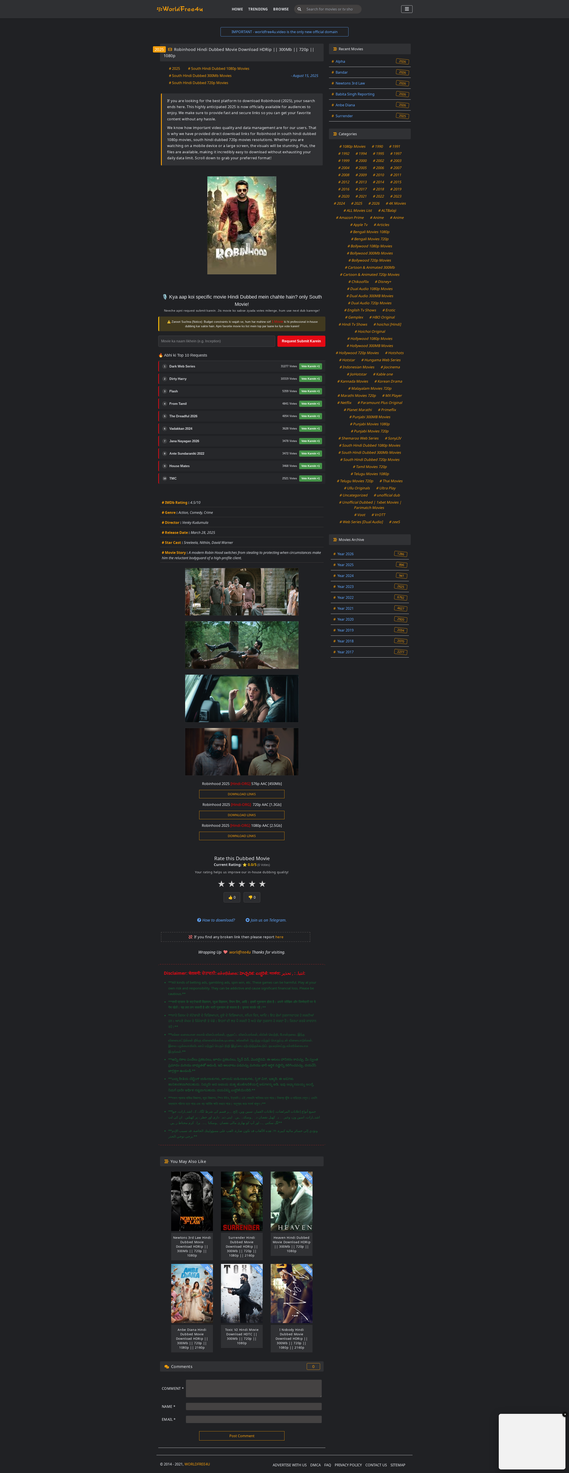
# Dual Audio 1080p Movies (370, 288)
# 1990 (377, 146)
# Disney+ (383, 281)
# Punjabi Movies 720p (370, 431)
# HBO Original (382, 317)
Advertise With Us (290, 1465)
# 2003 (396, 160)
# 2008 (344, 174)
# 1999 (344, 160)
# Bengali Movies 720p (370, 238)
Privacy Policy (348, 1465)
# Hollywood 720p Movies (357, 352)
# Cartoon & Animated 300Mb (369, 267)
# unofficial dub (387, 495)
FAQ (327, 1465)
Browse (281, 9)
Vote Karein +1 (310, 366)
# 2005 (361, 167)
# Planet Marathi (357, 409)
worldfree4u (240, 952)
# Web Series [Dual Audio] (361, 521)
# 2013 (361, 182)
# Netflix (344, 402)
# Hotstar (347, 359)
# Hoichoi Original (370, 331)
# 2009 (361, 174)
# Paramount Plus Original (380, 402)
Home (237, 9)
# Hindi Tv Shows (353, 324)
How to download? (218, 920)
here (279, 936)
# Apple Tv (359, 224)
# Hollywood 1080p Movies (370, 338)
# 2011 (396, 174)
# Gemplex (354, 317)
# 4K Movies (396, 203)
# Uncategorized (353, 495)
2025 (159, 49)
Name (168, 1406)
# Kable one (383, 374)
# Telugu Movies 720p (355, 480)
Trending (258, 9)
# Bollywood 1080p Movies (370, 246)
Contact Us (376, 1465)
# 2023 (396, 196)
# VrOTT (378, 514)
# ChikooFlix (358, 281)
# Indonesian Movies (357, 367)
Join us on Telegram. (268, 920)
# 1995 (379, 153)
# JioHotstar (356, 374)
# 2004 (344, 167)
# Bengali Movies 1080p (370, 231)
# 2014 (379, 182)
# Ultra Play (386, 488)
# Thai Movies (391, 480)
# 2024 (339, 203)
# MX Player (392, 395)
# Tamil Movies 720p (369, 466)
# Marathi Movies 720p (357, 395)
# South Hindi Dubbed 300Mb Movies (200, 75)
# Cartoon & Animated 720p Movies (370, 274)
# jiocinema (390, 367)
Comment (173, 1388)
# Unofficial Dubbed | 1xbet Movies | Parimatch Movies (370, 505)
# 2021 (361, 196)
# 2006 (379, 167)
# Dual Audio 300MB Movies (370, 295)
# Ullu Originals (357, 488)
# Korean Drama (388, 381)
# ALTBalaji (387, 210)
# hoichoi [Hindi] (387, 324)
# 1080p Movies (352, 146)
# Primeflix (387, 409)
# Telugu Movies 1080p (370, 473)
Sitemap (398, 1465)
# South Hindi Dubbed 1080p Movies (218, 68)
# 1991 (395, 146)
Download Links (242, 794)
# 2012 (344, 182)
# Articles (381, 224)
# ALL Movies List (358, 210)
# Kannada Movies (353, 381)
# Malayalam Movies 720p (370, 388)
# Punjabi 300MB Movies (370, 416)
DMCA (315, 1465)
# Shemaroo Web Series (358, 438)
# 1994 (361, 153)
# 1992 (344, 153)
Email (169, 1419)
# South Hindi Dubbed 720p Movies (198, 82)
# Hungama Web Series (381, 359)
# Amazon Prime (349, 217)
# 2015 (396, 182)
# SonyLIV (393, 438)
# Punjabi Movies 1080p (369, 424)
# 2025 (174, 68)
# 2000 (361, 160)
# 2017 (361, 189)
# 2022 (379, 196)
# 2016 (344, 189)
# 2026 (374, 203)
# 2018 (379, 189)
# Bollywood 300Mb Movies (369, 253)
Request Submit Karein (301, 341)
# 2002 (379, 160)
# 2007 (396, 167)
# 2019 (396, 189)
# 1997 (396, 153)
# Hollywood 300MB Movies (370, 345)
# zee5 (395, 521)
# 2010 (379, 174)
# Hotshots (395, 352)
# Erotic (389, 310)
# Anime (376, 217)
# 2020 (344, 196)
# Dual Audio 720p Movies (370, 303)
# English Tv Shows (360, 310)
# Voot (360, 514)
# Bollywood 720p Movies (370, 260)
